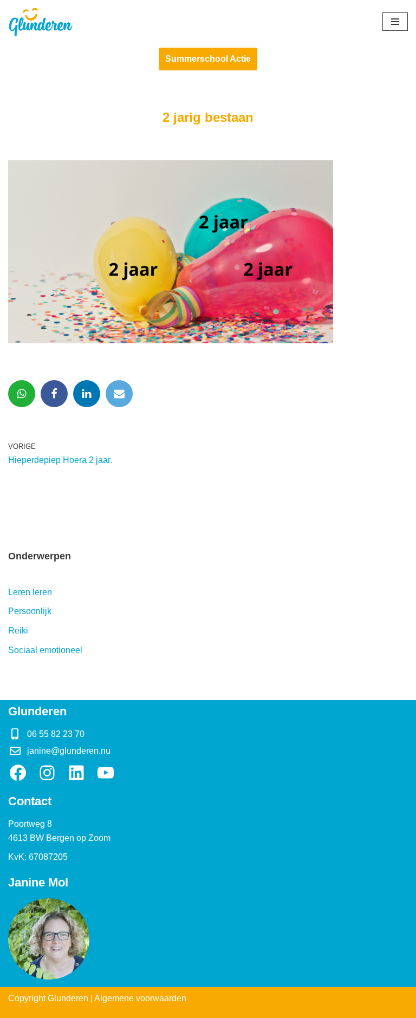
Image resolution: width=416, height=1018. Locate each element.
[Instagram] (47, 772)
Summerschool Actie (208, 58)
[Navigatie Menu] (395, 21)
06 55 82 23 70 (55, 734)
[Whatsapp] (21, 393)
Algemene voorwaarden (140, 998)
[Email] (119, 393)
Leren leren (30, 592)
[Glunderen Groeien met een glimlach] (40, 22)
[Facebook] (54, 393)
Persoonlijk (29, 611)
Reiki (18, 630)
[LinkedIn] (76, 772)
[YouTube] (105, 772)
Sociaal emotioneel (45, 650)
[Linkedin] (86, 393)
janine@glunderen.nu (68, 750)
